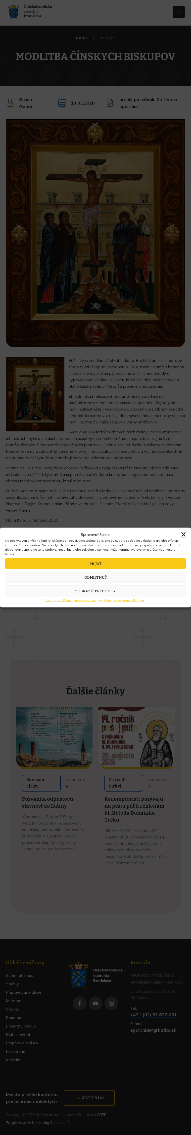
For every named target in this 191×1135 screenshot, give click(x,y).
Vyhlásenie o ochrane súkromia (121, 600)
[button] (183, 534)
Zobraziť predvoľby (95, 591)
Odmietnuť (95, 577)
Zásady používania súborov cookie (70, 600)
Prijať (95, 563)
